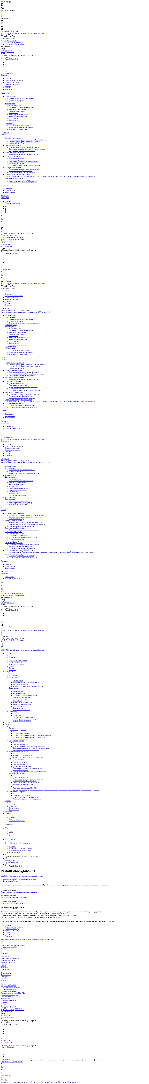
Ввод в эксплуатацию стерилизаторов (22, 151)
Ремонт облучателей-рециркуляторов (22, 172)
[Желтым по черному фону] (1, 14)
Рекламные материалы (12, 203)
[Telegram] (5, 208)
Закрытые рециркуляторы (18, 129)
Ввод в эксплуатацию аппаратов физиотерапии (25, 147)
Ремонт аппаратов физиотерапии (20, 171)
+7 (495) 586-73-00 (10, 41)
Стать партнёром (7, 997)
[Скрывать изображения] (2, 23)
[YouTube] (5, 210)
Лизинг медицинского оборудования (21, 180)
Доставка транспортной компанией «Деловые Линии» (28, 140)
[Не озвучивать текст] (2, 29)
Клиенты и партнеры (12, 84)
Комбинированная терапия (18, 114)
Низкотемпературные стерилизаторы (22, 98)
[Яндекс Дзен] (5, 212)
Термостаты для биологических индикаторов (24, 102)
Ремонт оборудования (16, 163)
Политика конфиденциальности (12, 1062)
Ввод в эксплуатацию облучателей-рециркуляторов (27, 149)
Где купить (5, 133)
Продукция (5, 93)
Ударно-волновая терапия (18, 116)
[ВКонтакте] (5, 206)
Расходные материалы (16, 100)
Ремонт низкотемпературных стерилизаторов (24, 169)
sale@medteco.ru (6, 50)
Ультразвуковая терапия (17, 111)
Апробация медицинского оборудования (23, 182)
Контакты (5, 196)
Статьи (7, 88)
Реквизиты (8, 89)
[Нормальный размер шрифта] (2, 5)
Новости (8, 86)
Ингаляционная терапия (17, 122)
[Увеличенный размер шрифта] (2, 8)
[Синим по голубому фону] (1, 17)
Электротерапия (14, 118)
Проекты (4, 185)
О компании (5, 75)
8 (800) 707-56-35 (12, 44)
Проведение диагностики (18, 160)
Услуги (3, 980)
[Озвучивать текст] (2, 27)
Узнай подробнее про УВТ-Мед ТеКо (15, 310)
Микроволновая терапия (17, 109)
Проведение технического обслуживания (23, 162)
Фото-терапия (14, 120)
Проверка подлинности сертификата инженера (25, 165)
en (1, 217)
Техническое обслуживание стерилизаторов (24, 154)
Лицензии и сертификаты (14, 80)
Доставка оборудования (13, 138)
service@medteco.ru (7, 52)
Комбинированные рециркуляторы (21, 127)
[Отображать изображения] (2, 20)
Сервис (3, 135)
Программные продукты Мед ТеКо (17, 174)
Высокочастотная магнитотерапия (21, 107)
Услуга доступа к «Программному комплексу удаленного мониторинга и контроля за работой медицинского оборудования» (52, 176)
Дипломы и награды (12, 82)
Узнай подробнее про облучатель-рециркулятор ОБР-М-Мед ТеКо (26, 312)
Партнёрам (5, 198)
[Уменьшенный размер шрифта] (2, 3)
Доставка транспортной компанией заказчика (25, 142)
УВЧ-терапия (13, 113)
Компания (4, 953)
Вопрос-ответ (9, 201)
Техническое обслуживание (14, 152)
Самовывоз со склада (16, 143)
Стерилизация (10, 96)
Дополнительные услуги (13, 178)
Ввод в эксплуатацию (12, 145)
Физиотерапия (10, 104)
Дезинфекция (10, 124)
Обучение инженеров (12, 156)
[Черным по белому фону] (1, 12)
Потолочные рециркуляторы (19, 125)
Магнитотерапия (15, 105)
